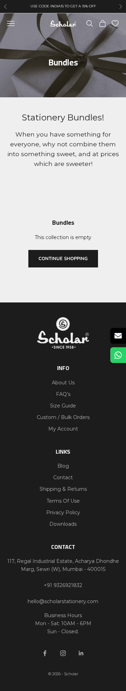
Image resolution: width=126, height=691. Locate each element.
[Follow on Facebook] (44, 653)
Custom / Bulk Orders (63, 417)
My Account (63, 429)
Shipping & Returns (63, 489)
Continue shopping (63, 259)
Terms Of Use (63, 501)
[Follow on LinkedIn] (81, 653)
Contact (63, 477)
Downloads (63, 524)
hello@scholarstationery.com (63, 601)
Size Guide (63, 406)
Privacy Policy (63, 512)
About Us (63, 382)
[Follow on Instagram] (62, 653)
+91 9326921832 (63, 585)
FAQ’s (63, 394)
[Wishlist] (115, 23)
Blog (63, 466)
